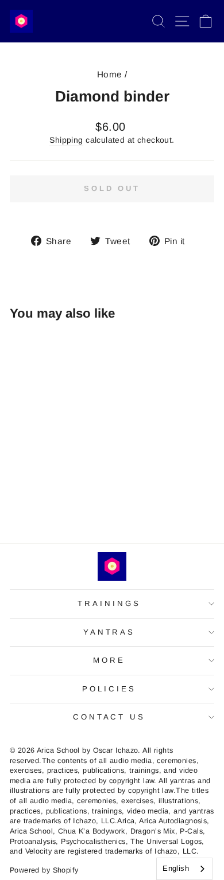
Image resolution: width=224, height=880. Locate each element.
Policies (109, 689)
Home (109, 74)
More (109, 660)
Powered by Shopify (44, 870)
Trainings (109, 603)
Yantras (109, 632)
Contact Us (109, 717)
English (176, 868)
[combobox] (184, 869)
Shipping (66, 139)
